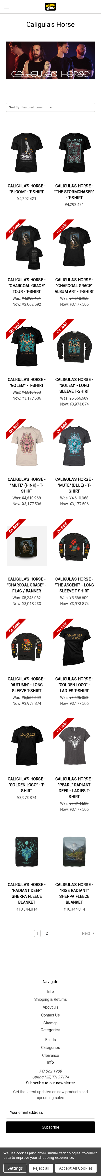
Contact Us (50, 1015)
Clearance (50, 1055)
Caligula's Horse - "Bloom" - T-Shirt (27, 189)
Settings (15, 1168)
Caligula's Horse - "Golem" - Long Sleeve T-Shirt (74, 385)
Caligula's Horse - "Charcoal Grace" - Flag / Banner (26, 585)
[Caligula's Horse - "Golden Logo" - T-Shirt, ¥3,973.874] (27, 745)
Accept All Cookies (76, 1168)
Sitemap (50, 1023)
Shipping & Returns (50, 999)
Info (50, 991)
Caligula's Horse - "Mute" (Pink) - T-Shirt (27, 485)
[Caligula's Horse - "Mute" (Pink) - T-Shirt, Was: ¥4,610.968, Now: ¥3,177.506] (27, 446)
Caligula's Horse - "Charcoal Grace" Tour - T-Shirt (27, 285)
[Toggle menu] (6, 7)
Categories (50, 1047)
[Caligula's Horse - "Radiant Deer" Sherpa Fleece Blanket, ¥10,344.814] (27, 851)
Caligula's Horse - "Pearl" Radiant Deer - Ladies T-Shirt (74, 788)
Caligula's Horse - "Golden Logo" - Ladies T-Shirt (74, 685)
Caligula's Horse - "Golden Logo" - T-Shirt (27, 785)
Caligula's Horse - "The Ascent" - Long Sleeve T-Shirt (74, 585)
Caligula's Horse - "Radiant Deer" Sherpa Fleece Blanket (27, 893)
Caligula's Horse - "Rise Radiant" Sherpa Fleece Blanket (74, 893)
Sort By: (14, 107)
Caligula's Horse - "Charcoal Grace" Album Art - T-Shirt (74, 285)
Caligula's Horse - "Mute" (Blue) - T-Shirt (74, 485)
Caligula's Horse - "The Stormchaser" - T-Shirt (74, 192)
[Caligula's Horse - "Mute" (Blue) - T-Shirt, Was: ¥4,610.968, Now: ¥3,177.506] (74, 446)
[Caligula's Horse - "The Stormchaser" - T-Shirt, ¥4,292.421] (74, 152)
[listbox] (38, 107)
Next (86, 933)
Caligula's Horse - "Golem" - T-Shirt (27, 382)
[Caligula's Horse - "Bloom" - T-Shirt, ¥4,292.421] (27, 152)
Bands (50, 1039)
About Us (50, 1007)
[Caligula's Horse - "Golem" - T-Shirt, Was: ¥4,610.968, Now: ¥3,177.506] (27, 346)
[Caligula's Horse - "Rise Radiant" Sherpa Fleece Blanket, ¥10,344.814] (74, 851)
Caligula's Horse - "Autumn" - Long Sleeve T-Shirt (27, 685)
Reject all (41, 1168)
